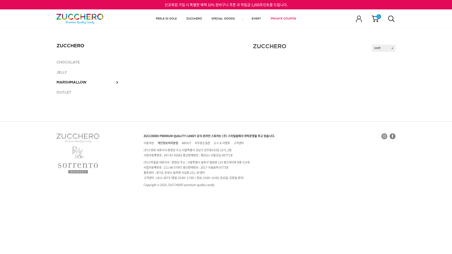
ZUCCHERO (80, 18)
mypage (358, 18)
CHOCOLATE (68, 62)
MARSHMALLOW (71, 82)
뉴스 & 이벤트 (222, 143)
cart (379, 16)
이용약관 (149, 143)
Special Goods (223, 18)
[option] (80, 18)
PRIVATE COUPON (283, 18)
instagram (384, 136)
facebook (393, 136)
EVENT (256, 18)
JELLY (61, 72)
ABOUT (186, 143)
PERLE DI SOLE (166, 18)
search (391, 18)
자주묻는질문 (202, 143)
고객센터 (239, 143)
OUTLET (63, 92)
